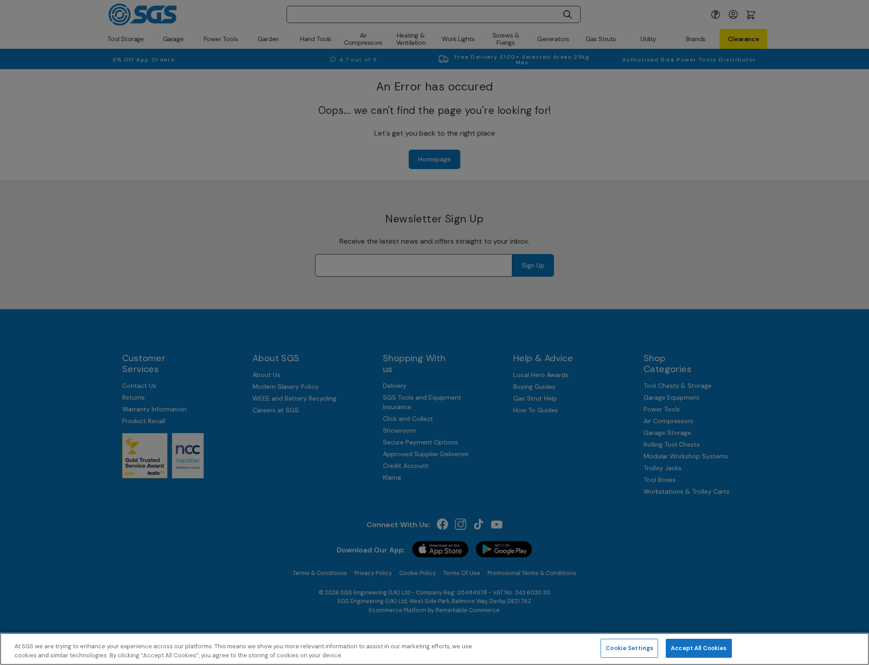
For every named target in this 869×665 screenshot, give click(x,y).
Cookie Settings (629, 648)
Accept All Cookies (698, 648)
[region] (434, 649)
